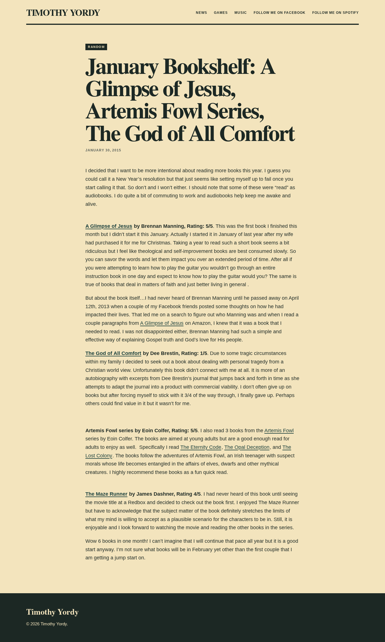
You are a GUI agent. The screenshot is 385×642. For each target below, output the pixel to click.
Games (221, 13)
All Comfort (127, 353)
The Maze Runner (106, 494)
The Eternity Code (200, 447)
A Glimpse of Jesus (108, 226)
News (201, 13)
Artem (271, 430)
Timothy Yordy (63, 12)
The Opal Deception (246, 447)
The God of (99, 353)
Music (240, 13)
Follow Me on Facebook (280, 13)
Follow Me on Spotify (335, 13)
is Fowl (286, 430)
